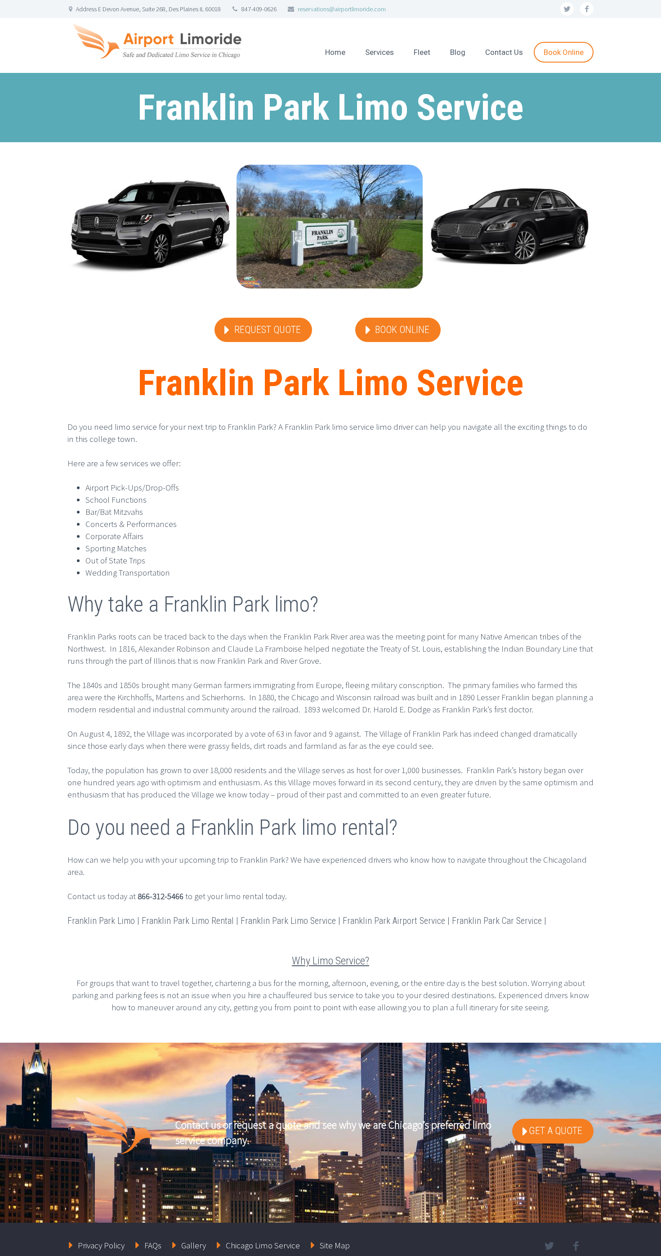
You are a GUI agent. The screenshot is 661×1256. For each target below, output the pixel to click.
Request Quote (267, 329)
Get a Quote (555, 1130)
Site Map (335, 1245)
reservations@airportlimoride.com (342, 9)
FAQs (152, 1245)
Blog (457, 52)
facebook (587, 9)
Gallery (193, 1245)
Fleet (422, 52)
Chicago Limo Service (263, 1245)
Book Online (564, 52)
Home (335, 52)
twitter (567, 9)
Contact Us (504, 52)
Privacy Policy (101, 1245)
